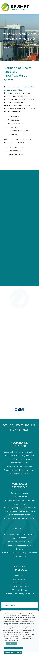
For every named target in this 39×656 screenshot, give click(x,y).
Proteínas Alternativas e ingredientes (19, 470)
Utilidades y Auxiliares (19, 474)
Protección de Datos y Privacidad (19, 594)
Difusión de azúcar (19, 497)
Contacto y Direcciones (19, 586)
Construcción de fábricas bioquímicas (20, 511)
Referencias (19, 576)
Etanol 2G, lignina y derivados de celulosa (19, 508)
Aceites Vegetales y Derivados (14, 45)
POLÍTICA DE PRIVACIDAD (13, 652)
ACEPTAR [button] (11, 643)
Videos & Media (19, 579)
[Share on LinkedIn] (22, 409)
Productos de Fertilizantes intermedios (19, 518)
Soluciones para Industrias (22, 42)
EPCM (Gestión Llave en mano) (11, 358)
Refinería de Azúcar (19, 493)
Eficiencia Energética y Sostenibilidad (20, 452)
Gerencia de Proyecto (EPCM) (19, 542)
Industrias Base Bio (19, 463)
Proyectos (9, 605)
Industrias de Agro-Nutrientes (19, 466)
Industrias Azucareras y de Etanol (19, 456)
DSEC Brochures (19, 583)
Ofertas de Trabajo (19, 590)
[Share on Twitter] (19, 409)
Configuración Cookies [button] (13, 648)
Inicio (9, 42)
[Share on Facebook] (16, 409)
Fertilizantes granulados (19, 515)
